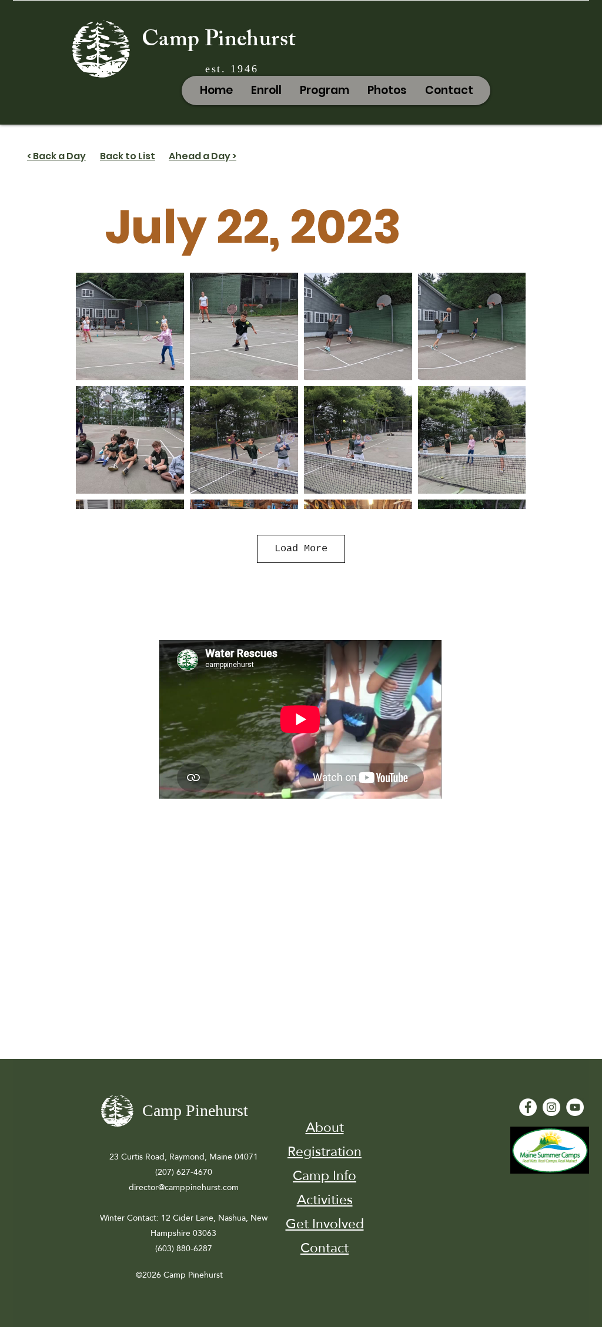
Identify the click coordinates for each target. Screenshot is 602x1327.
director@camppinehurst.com (184, 1187)
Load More (301, 548)
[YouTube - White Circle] (575, 1107)
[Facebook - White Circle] (528, 1107)
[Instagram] (551, 1107)
